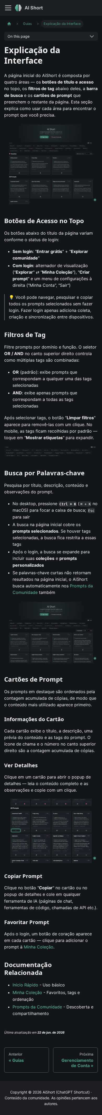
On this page (19, 36)
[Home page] (9, 24)
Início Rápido (25, 984)
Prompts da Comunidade (37, 1006)
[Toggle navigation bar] (8, 8)
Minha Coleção (38, 947)
